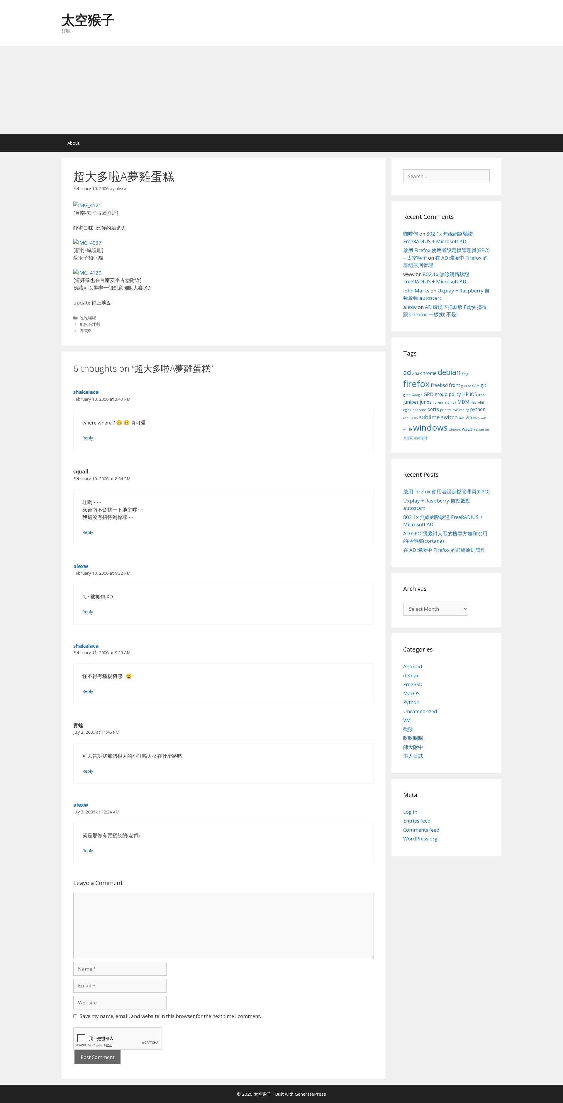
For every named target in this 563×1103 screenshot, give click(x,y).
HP (465, 394)
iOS (473, 394)
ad (407, 372)
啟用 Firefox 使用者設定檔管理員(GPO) (446, 491)
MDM (463, 402)
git (483, 385)
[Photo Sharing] (87, 205)
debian (449, 372)
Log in (410, 811)
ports (433, 409)
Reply (87, 438)
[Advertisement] (281, 90)
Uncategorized (420, 711)
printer (445, 410)
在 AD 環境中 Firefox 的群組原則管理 (444, 550)
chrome (428, 373)
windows (430, 427)
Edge (465, 374)
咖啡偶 (410, 233)
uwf (461, 418)
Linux (452, 402)
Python (411, 702)
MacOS (411, 693)
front (454, 385)
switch (449, 417)
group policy (448, 394)
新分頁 (408, 438)
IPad (481, 395)
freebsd (439, 385)
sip (416, 418)
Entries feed (417, 820)
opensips (419, 410)
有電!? (85, 331)
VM (407, 720)
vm (469, 417)
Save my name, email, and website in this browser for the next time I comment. (170, 1016)
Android (412, 666)
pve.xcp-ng (460, 410)
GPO (428, 394)
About (73, 143)
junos (426, 402)
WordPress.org (420, 838)
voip (476, 418)
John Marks (416, 290)
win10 (407, 429)
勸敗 (408, 729)
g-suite (466, 386)
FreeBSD (413, 684)
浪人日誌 (413, 755)
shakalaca (86, 392)
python (478, 409)
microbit (477, 402)
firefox (416, 384)
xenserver (481, 429)
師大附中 (413, 747)
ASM (415, 374)
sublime (429, 417)
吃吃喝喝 (88, 318)
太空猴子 (88, 19)
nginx (407, 410)
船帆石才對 (90, 324)
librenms (440, 402)
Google (417, 395)
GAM (475, 386)
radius (408, 418)
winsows (455, 429)
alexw (80, 566)
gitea (407, 395)
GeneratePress (310, 1094)
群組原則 (420, 438)
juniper (411, 402)
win (483, 418)
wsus (467, 429)
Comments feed (421, 829)
